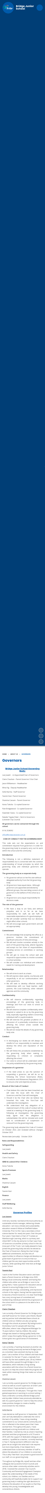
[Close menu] (40, 8)
